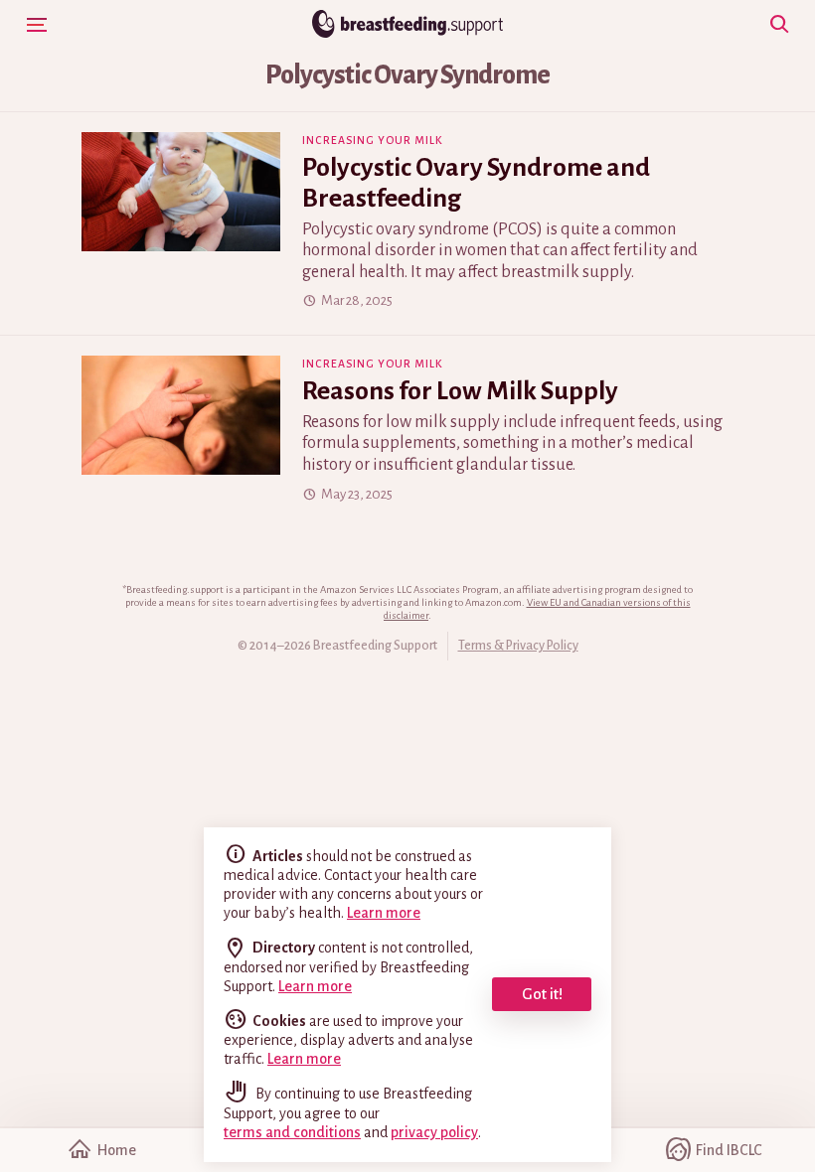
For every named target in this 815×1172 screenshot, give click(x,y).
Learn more (383, 913)
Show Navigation (37, 25)
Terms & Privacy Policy (518, 646)
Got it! (542, 993)
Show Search (779, 25)
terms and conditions (292, 1132)
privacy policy (434, 1132)
